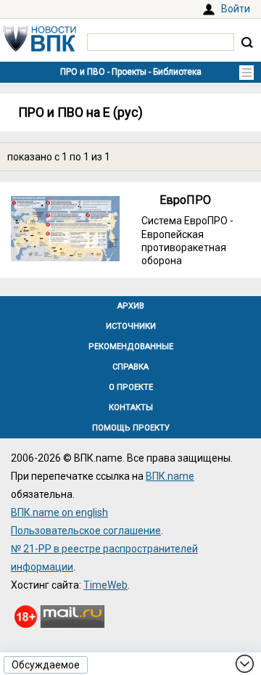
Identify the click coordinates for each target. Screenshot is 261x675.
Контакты (131, 407)
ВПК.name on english (59, 512)
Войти (235, 9)
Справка (130, 367)
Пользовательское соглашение (86, 530)
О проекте (131, 387)
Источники (131, 326)
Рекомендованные (130, 346)
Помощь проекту (131, 428)
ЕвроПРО (185, 200)
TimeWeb (105, 585)
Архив (130, 306)
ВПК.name (170, 476)
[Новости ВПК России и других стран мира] (40, 48)
